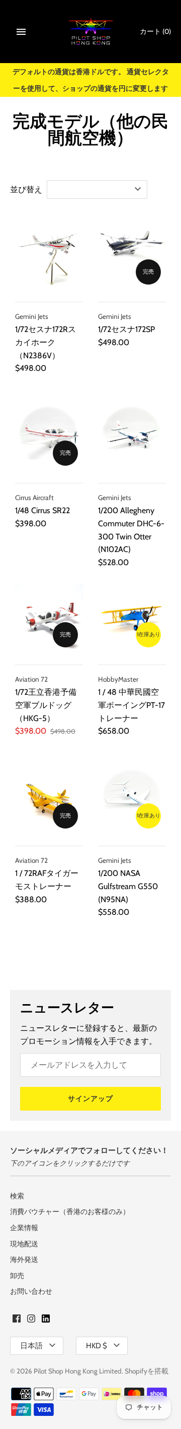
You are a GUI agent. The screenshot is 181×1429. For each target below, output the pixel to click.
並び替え (26, 189)
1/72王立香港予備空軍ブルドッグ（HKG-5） (45, 705)
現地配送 (24, 1244)
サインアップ (90, 1098)
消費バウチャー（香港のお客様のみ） (70, 1211)
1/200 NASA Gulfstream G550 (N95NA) (128, 886)
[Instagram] (31, 1320)
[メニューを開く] (21, 32)
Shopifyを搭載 (146, 1371)
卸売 (17, 1276)
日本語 (31, 1345)
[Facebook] (17, 1320)
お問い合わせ (31, 1291)
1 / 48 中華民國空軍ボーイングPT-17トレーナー (131, 705)
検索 (17, 1196)
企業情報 (24, 1228)
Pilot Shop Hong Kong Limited (78, 1371)
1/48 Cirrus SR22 (42, 510)
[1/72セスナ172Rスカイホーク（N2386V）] (49, 256)
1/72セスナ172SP (126, 329)
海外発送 (24, 1259)
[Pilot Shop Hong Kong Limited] (90, 31)
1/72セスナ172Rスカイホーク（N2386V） (45, 342)
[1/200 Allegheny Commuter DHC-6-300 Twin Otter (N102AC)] (132, 437)
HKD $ (96, 1345)
